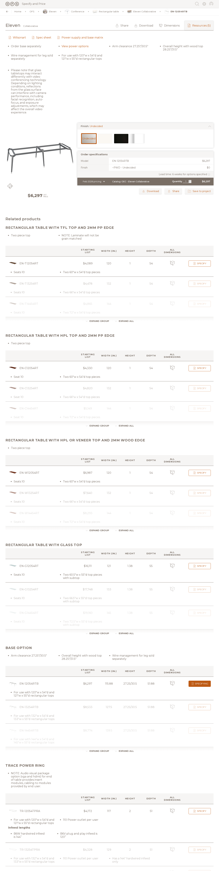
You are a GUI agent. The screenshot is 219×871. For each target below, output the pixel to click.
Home (17, 11)
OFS (32, 11)
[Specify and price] (12, 4)
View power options (75, 46)
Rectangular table (109, 11)
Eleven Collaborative (144, 11)
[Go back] (7, 11)
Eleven (52, 11)
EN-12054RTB (179, 11)
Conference (77, 11)
